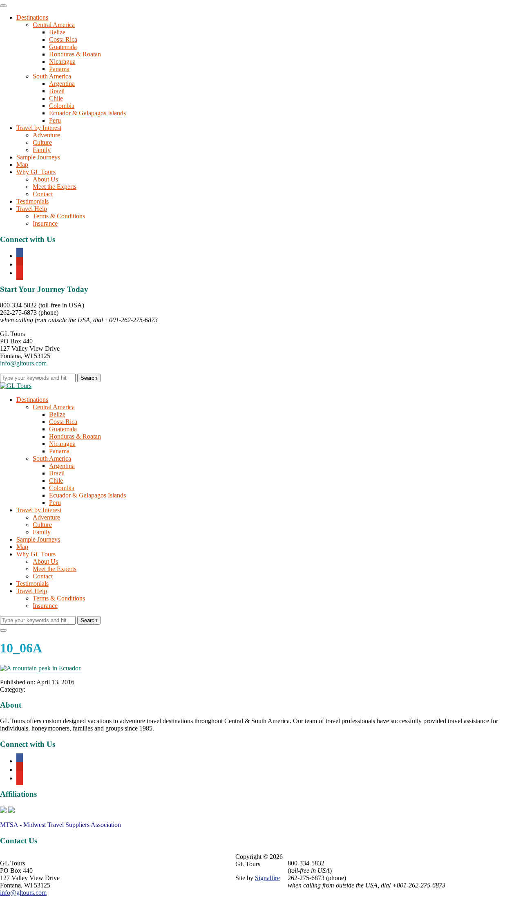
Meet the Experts (54, 186)
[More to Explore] (15, 385)
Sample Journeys (38, 157)
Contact (43, 193)
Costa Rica (63, 39)
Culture (42, 142)
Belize (57, 32)
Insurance (45, 223)
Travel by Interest (38, 127)
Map (22, 164)
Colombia (61, 105)
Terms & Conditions (59, 216)
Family (42, 149)
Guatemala (63, 46)
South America (52, 76)
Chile (56, 98)
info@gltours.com (23, 363)
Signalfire (267, 877)
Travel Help (31, 208)
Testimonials (32, 201)
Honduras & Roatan (75, 54)
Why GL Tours (36, 171)
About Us (45, 179)
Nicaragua (62, 61)
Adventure (46, 135)
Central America (54, 24)
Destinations (32, 17)
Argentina (62, 83)
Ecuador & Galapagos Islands (87, 113)
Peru (55, 120)
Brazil (57, 90)
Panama (59, 68)
